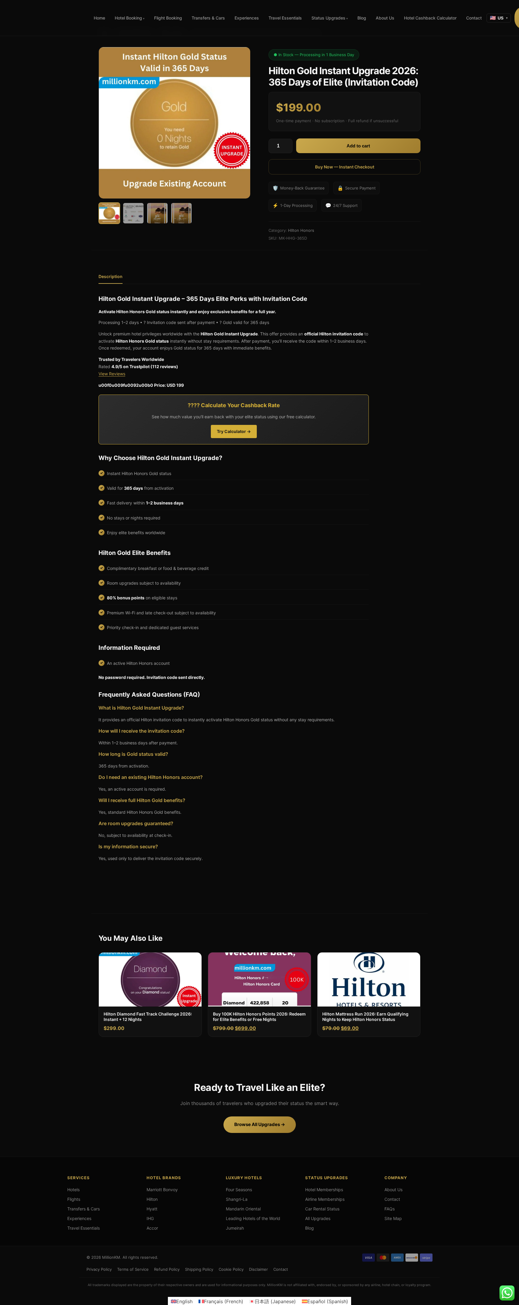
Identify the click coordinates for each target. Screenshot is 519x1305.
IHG (150, 1218)
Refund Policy (167, 1269)
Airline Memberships (324, 1199)
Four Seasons (239, 1189)
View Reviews (112, 373)
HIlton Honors (301, 230)
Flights (73, 1199)
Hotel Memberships (324, 1189)
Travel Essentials (285, 17)
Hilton (152, 1199)
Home (99, 17)
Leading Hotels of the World (253, 1218)
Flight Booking (168, 17)
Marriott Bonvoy (162, 1189)
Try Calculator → (234, 431)
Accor (152, 1228)
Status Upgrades (328, 17)
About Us (385, 17)
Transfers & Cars (208, 17)
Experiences (247, 17)
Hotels (73, 1189)
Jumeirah (235, 1228)
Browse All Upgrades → (259, 1124)
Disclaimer (258, 1269)
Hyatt (152, 1208)
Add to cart (358, 145)
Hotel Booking (128, 17)
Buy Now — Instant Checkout (344, 166)
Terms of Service (133, 1269)
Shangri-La (236, 1199)
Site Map (393, 1218)
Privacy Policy (99, 1269)
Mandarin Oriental (243, 1208)
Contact (474, 17)
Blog (361, 17)
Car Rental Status (322, 1208)
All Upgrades (317, 1218)
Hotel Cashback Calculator (430, 17)
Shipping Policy (199, 1269)
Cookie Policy (231, 1269)
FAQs (389, 1208)
